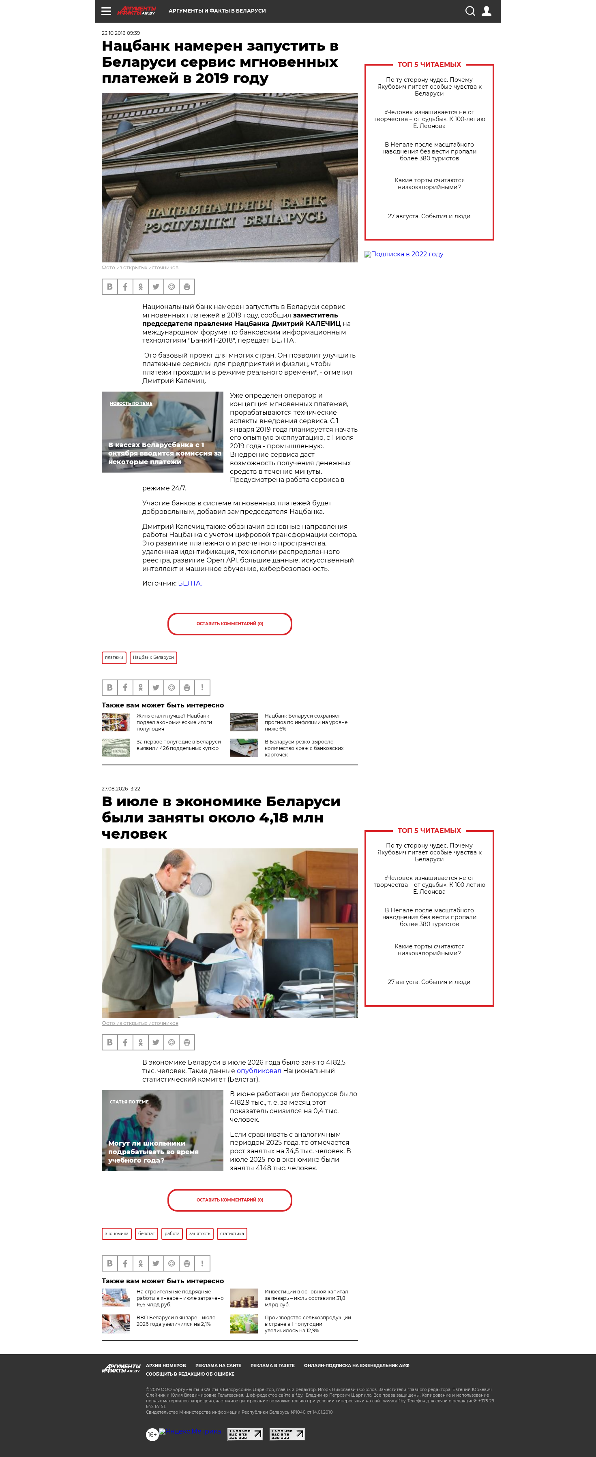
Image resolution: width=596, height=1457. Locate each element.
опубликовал (259, 1071)
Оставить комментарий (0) (230, 623)
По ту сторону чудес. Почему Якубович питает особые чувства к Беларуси (429, 87)
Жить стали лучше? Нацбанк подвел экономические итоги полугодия (174, 722)
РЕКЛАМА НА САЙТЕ (218, 1365)
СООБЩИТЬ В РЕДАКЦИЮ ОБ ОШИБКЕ (190, 1374)
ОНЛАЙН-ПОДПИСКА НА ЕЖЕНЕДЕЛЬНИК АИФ (356, 1365)
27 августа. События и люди (429, 216)
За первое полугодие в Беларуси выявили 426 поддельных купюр (179, 745)
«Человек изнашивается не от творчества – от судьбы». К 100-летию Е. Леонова (429, 119)
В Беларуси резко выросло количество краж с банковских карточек (304, 748)
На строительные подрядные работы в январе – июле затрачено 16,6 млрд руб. (180, 1298)
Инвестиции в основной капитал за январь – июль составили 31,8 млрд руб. (306, 1298)
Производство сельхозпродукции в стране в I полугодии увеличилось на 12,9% (308, 1323)
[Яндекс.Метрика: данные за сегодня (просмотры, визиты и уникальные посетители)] (190, 1431)
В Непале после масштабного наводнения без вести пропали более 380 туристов (429, 151)
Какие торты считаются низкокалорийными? (429, 184)
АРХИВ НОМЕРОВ (166, 1365)
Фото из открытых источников (140, 267)
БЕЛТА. (190, 583)
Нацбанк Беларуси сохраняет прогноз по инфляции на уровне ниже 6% (306, 722)
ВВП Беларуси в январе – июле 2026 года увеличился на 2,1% (176, 1320)
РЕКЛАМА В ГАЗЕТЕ (273, 1365)
